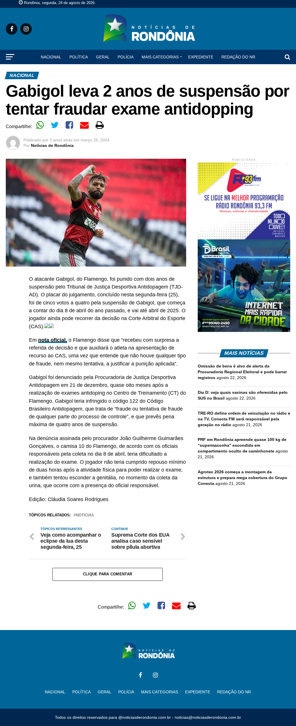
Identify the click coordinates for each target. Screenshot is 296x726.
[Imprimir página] (100, 125)
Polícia (126, 57)
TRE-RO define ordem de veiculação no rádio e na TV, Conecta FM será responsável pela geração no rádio (244, 419)
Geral (103, 57)
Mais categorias (160, 57)
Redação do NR (238, 57)
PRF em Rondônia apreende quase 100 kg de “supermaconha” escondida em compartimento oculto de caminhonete (242, 445)
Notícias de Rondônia (52, 145)
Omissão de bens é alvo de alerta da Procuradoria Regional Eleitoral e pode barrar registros (242, 372)
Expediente (200, 57)
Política (78, 57)
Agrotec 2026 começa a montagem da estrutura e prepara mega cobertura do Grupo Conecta (242, 478)
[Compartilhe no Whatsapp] (40, 125)
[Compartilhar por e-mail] (84, 125)
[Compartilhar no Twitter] (55, 125)
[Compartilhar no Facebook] (69, 125)
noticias (85, 515)
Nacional (51, 57)
